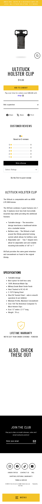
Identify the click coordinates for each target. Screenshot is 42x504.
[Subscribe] (34, 441)
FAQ (33, 472)
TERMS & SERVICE (21, 480)
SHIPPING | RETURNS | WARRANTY (21, 476)
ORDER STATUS (13, 472)
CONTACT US (24, 472)
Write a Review (21, 163)
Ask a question (9, 105)
